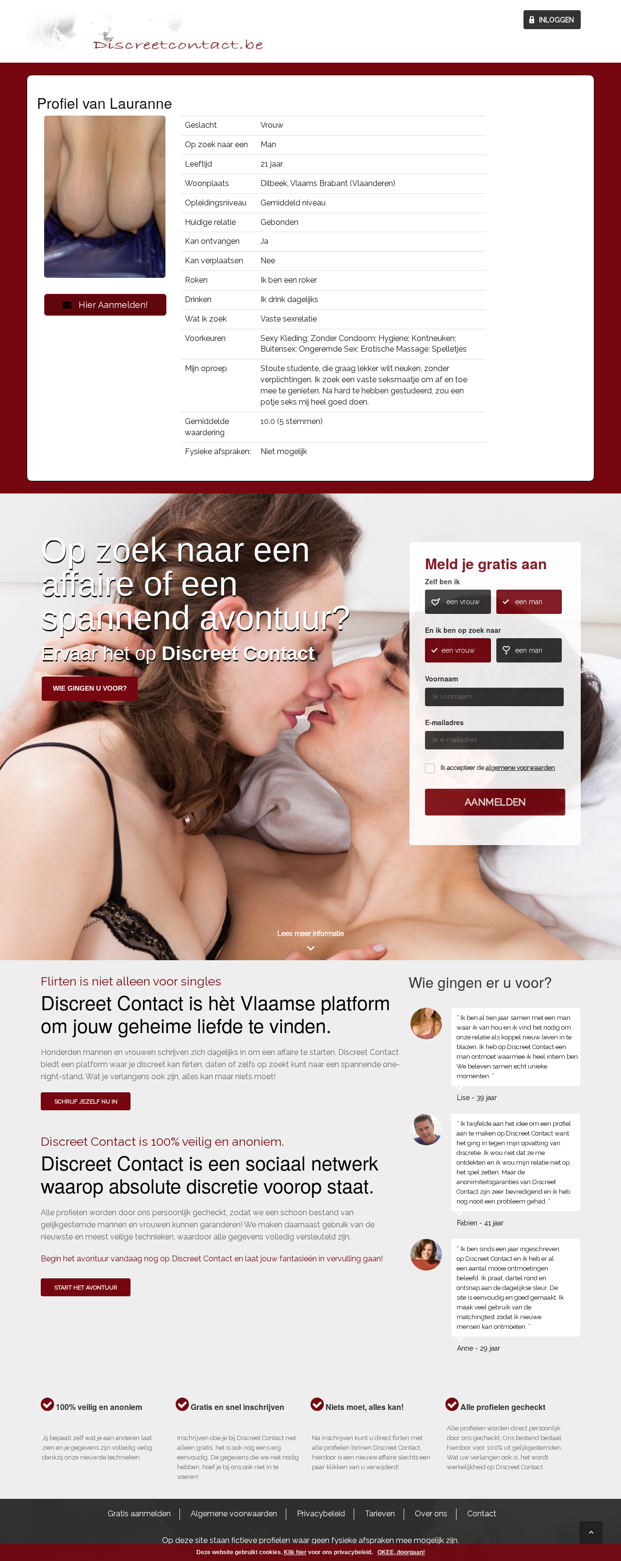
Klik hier (295, 1552)
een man (528, 602)
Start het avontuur (85, 1287)
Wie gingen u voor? (90, 688)
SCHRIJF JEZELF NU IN (85, 1101)
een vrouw (462, 602)
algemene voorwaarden (520, 767)
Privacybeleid (321, 1513)
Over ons (431, 1513)
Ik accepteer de (498, 767)
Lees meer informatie (311, 933)
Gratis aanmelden (139, 1513)
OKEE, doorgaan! (401, 1552)
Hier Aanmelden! (109, 305)
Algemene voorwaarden (234, 1513)
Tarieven (380, 1513)
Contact (481, 1513)
